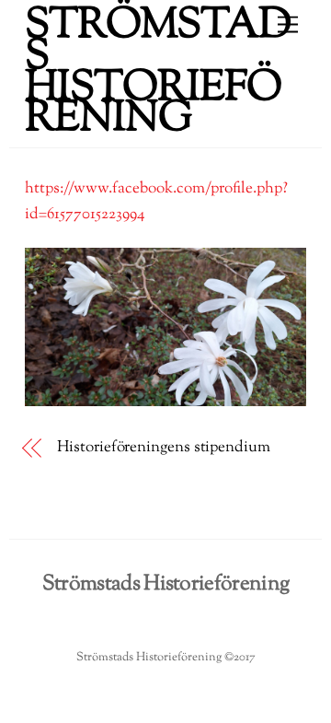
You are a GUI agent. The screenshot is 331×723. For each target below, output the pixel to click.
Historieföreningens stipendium (163, 448)
